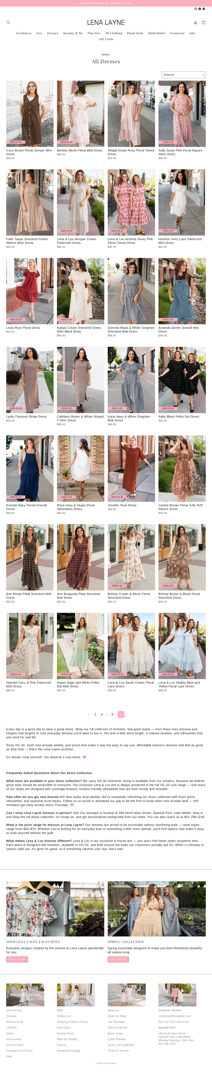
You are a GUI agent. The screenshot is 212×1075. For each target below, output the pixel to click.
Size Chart (63, 1027)
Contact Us (64, 1016)
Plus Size (94, 33)
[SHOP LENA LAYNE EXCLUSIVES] (55, 909)
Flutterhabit (156, 33)
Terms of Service (118, 1050)
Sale (192, 33)
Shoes (10, 1033)
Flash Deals (135, 33)
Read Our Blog (117, 1016)
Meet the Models (67, 1039)
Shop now (17, 959)
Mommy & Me (73, 33)
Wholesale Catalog (68, 1050)
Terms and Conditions (121, 1044)
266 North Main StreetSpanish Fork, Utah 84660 (174, 1035)
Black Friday (115, 1033)
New (39, 33)
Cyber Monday (117, 1039)
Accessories (14, 1039)
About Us (113, 1010)
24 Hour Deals (15, 1044)
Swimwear (177, 33)
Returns (62, 1044)
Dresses (52, 33)
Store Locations (117, 1027)
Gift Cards (106, 39)
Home (105, 54)
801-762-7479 (166, 1021)
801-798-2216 (166, 1043)
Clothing (11, 1027)
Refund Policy (65, 1033)
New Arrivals (14, 1010)
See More (118, 959)
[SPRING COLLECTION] (157, 909)
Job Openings (116, 1021)
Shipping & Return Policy (72, 1021)
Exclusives (24, 33)
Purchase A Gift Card (19, 1050)
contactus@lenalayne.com (174, 1016)
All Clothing (113, 33)
